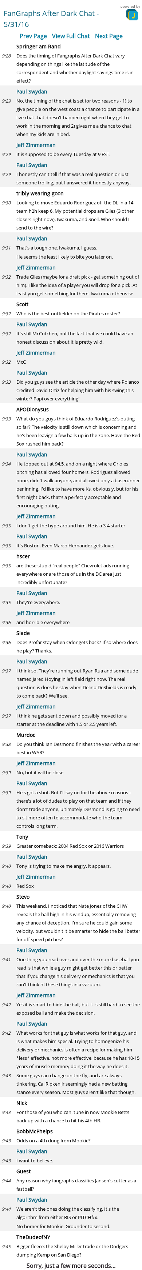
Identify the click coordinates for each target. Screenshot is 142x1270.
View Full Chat (71, 36)
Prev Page (33, 36)
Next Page (109, 36)
